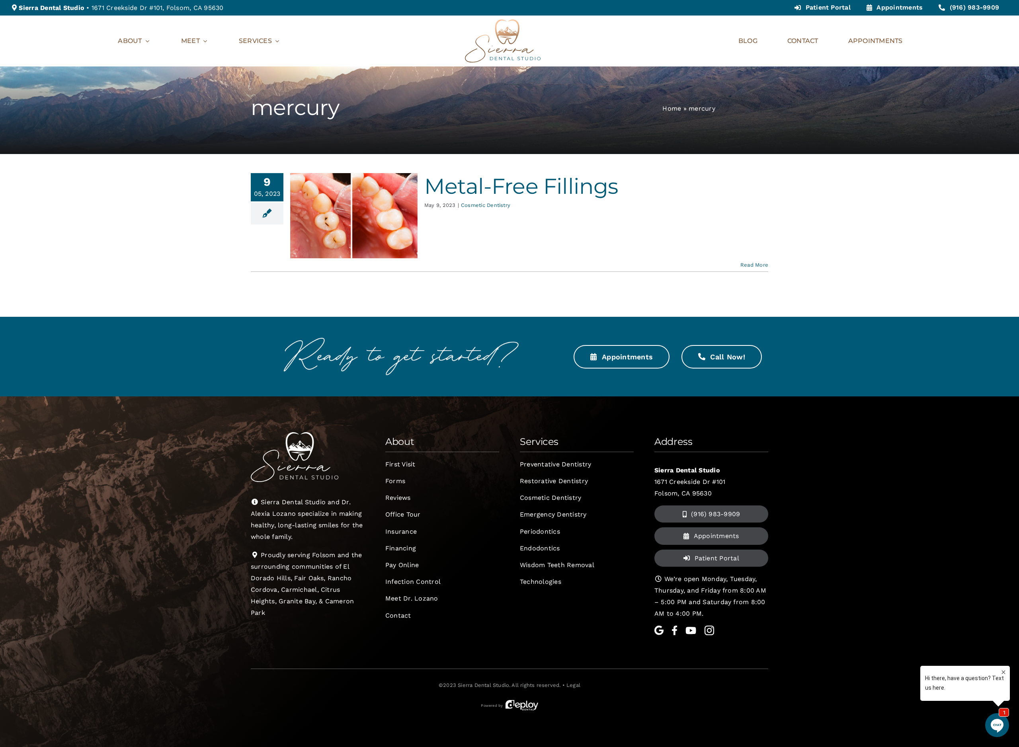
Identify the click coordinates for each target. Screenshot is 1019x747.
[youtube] (690, 630)
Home (671, 108)
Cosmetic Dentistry (485, 205)
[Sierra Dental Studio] (503, 22)
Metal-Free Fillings (521, 186)
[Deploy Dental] (522, 706)
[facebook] (674, 630)
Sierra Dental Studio (483, 685)
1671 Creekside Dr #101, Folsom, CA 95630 (158, 8)
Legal (573, 685)
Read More (754, 265)
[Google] (659, 630)
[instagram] (709, 630)
